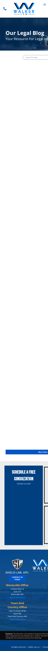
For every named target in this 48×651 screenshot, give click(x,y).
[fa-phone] (4, 11)
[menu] (44, 4)
